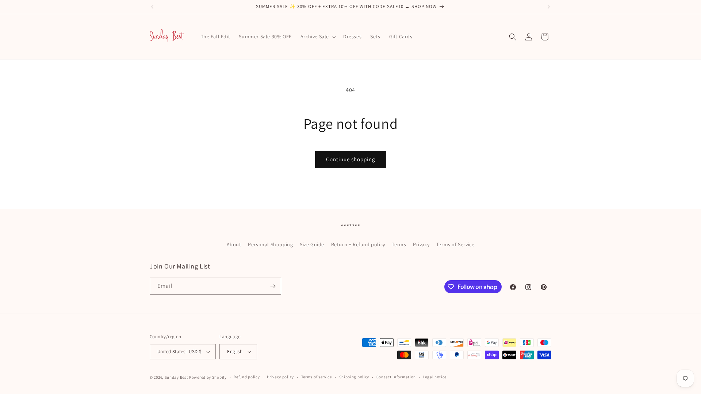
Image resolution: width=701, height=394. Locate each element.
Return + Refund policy (358, 244)
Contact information (396, 376)
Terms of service (316, 376)
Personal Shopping (270, 244)
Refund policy (247, 376)
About (234, 244)
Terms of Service (455, 244)
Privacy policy (280, 376)
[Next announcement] (549, 7)
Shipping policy (354, 376)
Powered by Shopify (208, 377)
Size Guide (312, 244)
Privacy (421, 244)
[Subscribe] (273, 286)
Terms (399, 244)
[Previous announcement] (152, 7)
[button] (317, 36)
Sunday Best (176, 377)
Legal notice (435, 376)
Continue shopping (350, 159)
